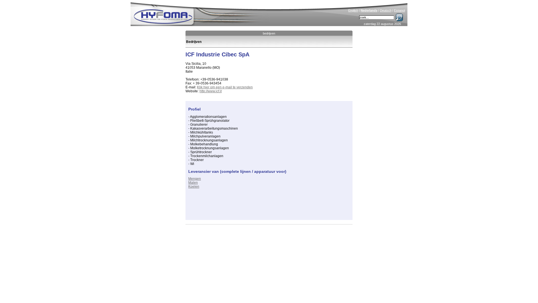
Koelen (193, 187)
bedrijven (269, 33)
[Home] (201, 13)
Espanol (399, 10)
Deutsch (385, 10)
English (353, 10)
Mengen (194, 179)
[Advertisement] (253, 208)
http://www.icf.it (211, 91)
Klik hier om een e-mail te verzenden (225, 87)
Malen (193, 183)
